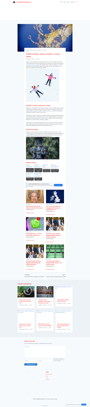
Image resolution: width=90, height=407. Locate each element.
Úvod (61, 2)
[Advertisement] (45, 12)
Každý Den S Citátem (62, 303)
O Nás (68, 2)
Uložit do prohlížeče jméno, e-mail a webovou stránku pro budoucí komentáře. (59, 359)
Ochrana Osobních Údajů (52, 399)
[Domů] (26, 50)
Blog (47, 376)
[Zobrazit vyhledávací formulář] (76, 2)
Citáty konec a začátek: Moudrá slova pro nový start (25, 325)
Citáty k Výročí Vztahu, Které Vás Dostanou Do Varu (25, 301)
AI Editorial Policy (45, 405)
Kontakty (72, 2)
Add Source (84, 404)
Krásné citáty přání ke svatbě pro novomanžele (34, 275)
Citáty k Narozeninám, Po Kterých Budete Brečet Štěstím (63, 325)
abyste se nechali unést (32, 64)
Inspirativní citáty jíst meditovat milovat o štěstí (56, 275)
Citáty (65, 2)
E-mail (40, 360)
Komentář (27, 346)
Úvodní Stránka (49, 374)
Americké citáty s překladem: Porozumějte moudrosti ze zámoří (44, 301)
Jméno (26, 360)
